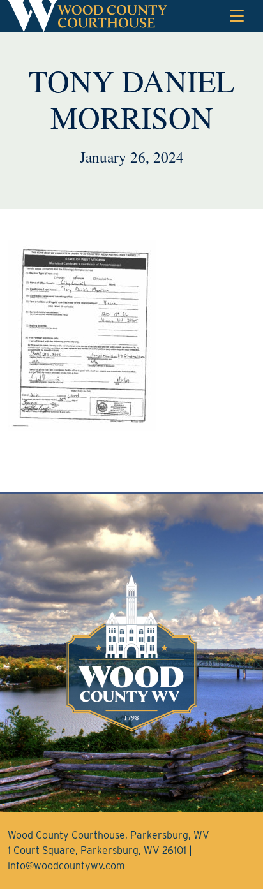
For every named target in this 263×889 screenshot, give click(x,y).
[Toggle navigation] (236, 16)
